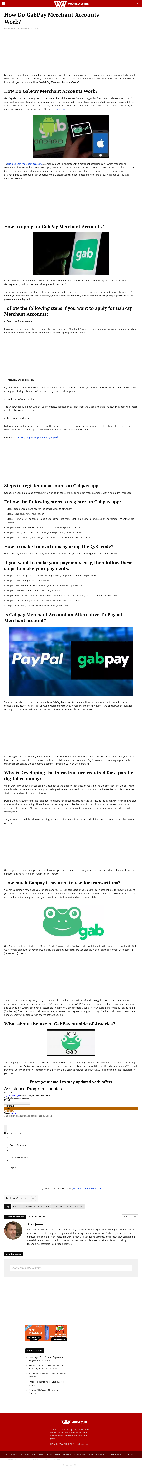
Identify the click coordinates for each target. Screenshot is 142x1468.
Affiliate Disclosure (49, 1454)
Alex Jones (11, 28)
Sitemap (57, 1459)
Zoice (35, 1459)
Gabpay (16, 1206)
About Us (25, 1459)
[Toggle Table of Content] (32, 1198)
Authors (128, 1454)
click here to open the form (87, 1188)
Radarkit (45, 1459)
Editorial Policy (14, 1454)
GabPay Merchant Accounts (36, 1206)
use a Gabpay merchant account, (24, 163)
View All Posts (130, 1216)
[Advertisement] (71, 53)
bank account (62, 109)
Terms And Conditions (75, 1454)
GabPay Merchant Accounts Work (68, 1206)
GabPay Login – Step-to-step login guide (38, 437)
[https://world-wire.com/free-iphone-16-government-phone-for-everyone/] (46, 1332)
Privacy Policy (96, 1454)
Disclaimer (30, 1454)
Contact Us (12, 1459)
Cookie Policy (114, 1454)
